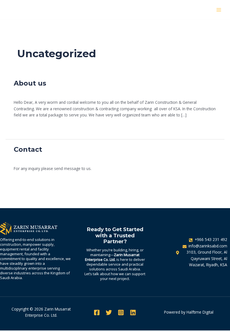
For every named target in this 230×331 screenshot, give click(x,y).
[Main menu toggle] (219, 9)
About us (30, 83)
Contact (28, 149)
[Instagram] (121, 312)
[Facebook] (97, 312)
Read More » (25, 127)
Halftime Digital (200, 312)
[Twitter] (109, 312)
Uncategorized (63, 92)
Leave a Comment (30, 92)
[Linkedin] (133, 312)
